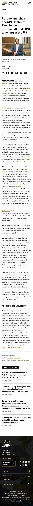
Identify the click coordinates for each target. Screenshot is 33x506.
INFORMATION (7, 475)
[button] (25, 72)
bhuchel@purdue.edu (13, 358)
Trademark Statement (19, 495)
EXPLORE (5, 471)
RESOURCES (6, 480)
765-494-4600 (6, 458)
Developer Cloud (22, 162)
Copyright (6, 493)
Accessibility (5, 497)
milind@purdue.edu (23, 360)
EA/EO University (14, 497)
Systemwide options (6, 463)
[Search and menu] (29, 3)
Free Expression (6, 499)
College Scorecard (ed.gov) (19, 499)
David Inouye (6, 211)
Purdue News (6, 68)
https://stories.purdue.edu (11, 347)
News (4, 9)
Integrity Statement (25, 497)
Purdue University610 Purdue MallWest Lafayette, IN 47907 (8, 452)
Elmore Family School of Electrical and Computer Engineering (16, 90)
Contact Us (19, 501)
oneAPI (4, 108)
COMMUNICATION (8, 484)
